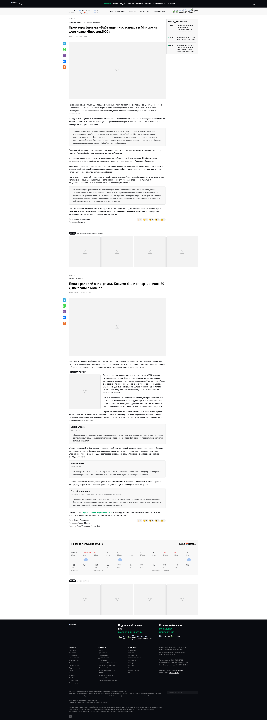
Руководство (132, 655)
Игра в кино (102, 660)
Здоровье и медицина (76, 668)
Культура (72, 675)
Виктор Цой (95, 526)
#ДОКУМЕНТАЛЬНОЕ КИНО (77, 22)
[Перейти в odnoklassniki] (64, 67)
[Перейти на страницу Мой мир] (134, 637)
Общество (72, 653)
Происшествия (74, 658)
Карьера (131, 663)
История (131, 653)
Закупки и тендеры (134, 668)
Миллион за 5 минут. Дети (107, 670)
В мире (71, 663)
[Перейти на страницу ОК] (130, 637)
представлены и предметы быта (97, 512)
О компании (132, 650)
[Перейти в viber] (64, 55)
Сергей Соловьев (83, 526)
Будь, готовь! (103, 653)
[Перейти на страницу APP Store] (175, 637)
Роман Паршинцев (81, 520)
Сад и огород (73, 683)
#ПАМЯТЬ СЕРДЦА (159, 11)
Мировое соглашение (105, 675)
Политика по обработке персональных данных (83, 700)
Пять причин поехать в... (106, 683)
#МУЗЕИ (71, 279)
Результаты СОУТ (134, 670)
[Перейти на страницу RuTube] (144, 637)
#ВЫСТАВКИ (79, 279)
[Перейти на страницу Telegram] (148, 637)
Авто (70, 673)
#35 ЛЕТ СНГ (132, 11)
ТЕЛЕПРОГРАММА (160, 4)
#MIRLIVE (130, 4)
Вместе (100, 650)
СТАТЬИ (115, 4)
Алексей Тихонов (177, 670)
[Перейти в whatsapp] (64, 49)
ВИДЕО (122, 4)
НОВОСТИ (107, 4)
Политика (72, 650)
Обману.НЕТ (102, 678)
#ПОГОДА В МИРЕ (145, 11)
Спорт (71, 670)
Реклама (131, 665)
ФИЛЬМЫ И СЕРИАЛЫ (143, 4)
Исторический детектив (106, 665)
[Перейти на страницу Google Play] (164, 637)
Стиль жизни (73, 680)
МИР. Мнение (102, 673)
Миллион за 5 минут (105, 668)
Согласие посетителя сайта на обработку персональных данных (88, 702)
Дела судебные (103, 655)
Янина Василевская (82, 219)
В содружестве (74, 660)
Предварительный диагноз (107, 680)
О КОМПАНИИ (173, 4)
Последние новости (177, 21)
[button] (24, 4)
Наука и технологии (75, 665)
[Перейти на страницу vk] (120, 637)
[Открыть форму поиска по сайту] (254, 4)
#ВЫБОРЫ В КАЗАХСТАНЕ (117, 11)
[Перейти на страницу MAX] (125, 637)
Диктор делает (103, 658)
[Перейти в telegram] (64, 44)
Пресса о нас (132, 660)
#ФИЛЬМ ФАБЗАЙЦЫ (93, 22)
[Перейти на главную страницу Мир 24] (14, 4)
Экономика (73, 655)
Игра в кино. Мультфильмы (107, 663)
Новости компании (134, 658)
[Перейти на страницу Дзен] (139, 637)
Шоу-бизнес (73, 678)
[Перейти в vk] (64, 61)
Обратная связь (133, 673)
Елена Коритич (174, 673)
